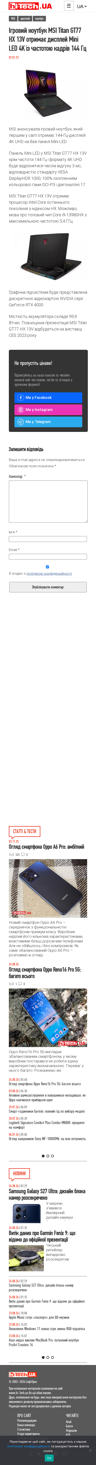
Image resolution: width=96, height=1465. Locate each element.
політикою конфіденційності (49, 573)
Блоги (69, 1426)
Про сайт (24, 1415)
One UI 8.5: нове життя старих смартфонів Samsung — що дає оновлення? (46, 1102)
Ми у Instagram (39, 409)
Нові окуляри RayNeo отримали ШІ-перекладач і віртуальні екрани (41, 1287)
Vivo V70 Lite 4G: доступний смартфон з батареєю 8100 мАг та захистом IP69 (45, 1342)
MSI (13, 19)
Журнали (71, 1430)
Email (14, 550)
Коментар (17, 476)
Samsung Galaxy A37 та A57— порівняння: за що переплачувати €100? (42, 1150)
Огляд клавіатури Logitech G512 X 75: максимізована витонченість (45, 1118)
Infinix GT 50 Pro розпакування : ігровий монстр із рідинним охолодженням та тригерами (42, 1134)
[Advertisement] (48, 671)
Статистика (23, 1429)
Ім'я (13, 532)
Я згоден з (40, 573)
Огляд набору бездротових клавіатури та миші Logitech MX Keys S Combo (46, 1086)
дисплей (25, 19)
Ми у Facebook (38, 397)
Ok (49, 1458)
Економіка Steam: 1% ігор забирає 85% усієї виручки (45, 1301)
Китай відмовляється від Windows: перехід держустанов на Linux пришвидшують (47, 1315)
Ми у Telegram (38, 422)
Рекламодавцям (27, 1420)
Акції (69, 1421)
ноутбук (39, 19)
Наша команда (26, 1425)
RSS (68, 1435)
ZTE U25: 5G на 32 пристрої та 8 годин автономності (44, 1328)
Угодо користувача (28, 1434)
